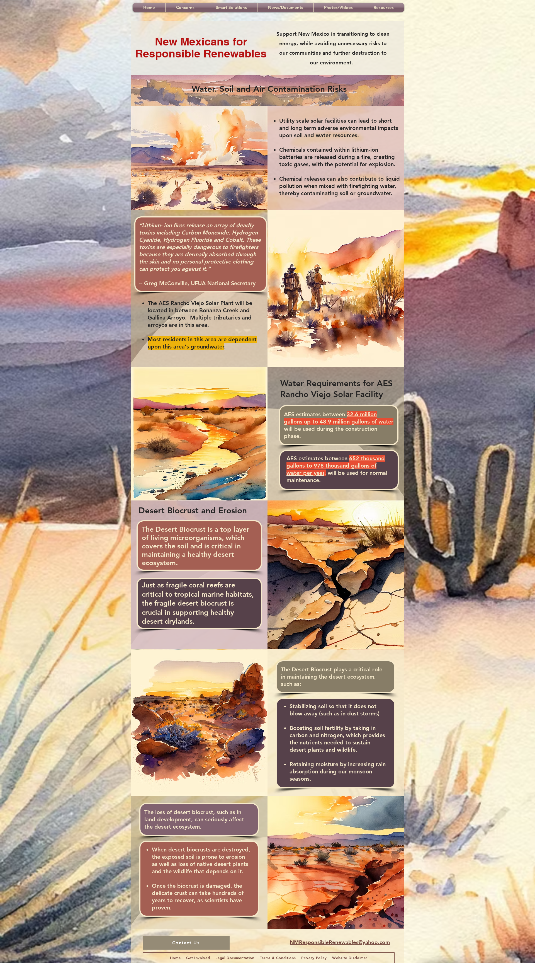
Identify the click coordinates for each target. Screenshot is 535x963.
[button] (185, 7)
